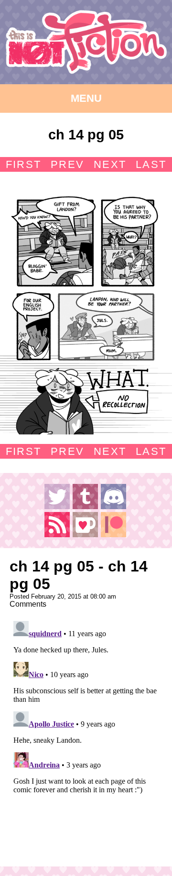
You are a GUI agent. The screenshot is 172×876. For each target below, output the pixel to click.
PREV (67, 164)
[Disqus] (86, 736)
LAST (151, 164)
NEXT (110, 164)
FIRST (23, 164)
